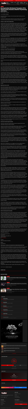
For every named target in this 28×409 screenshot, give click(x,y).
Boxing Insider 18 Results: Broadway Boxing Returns (9, 350)
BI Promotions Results (3, 401)
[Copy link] (7, 14)
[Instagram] (2, 397)
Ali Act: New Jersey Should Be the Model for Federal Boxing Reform (16, 277)
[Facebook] (6, 397)
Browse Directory (5, 311)
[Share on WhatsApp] (6, 14)
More (24, 2)
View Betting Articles (5, 307)
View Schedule (4, 300)
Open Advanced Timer (14, 368)
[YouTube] (4, 397)
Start (7, 365)
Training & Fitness (18, 3)
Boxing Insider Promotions (8, 3)
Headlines (2, 6)
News (4, 2)
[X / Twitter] (1, 397)
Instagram (8, 387)
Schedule (12, 2)
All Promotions (14, 353)
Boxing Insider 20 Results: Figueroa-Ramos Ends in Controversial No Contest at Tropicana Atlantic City (15, 345)
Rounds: (13, 366)
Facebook (21, 387)
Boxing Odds (2, 402)
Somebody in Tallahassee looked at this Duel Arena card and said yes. (17, 283)
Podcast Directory (21, 2)
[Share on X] (3, 14)
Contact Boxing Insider (17, 397)
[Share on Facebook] (4, 14)
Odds (15, 2)
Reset (20, 365)
